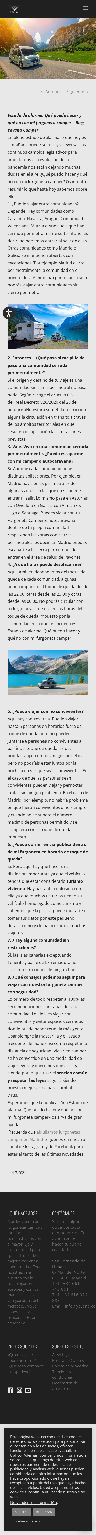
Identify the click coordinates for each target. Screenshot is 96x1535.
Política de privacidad (70, 1365)
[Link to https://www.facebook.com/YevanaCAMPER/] (10, 1390)
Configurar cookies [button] (27, 1521)
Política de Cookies (68, 1360)
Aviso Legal (61, 1354)
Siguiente (75, 92)
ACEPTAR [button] (21, 1512)
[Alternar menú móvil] (85, 8)
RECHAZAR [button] (44, 1512)
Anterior (53, 92)
